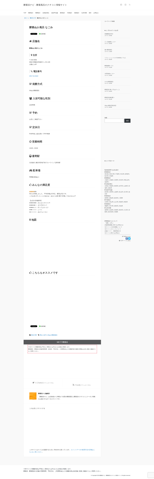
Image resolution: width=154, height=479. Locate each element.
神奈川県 (34, 335)
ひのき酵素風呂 (109, 81)
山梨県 (116, 192)
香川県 (111, 206)
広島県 (106, 202)
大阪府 (106, 180)
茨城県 (111, 176)
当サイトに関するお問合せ (112, 233)
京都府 (111, 180)
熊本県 (121, 210)
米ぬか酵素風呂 (52, 335)
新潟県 (106, 192)
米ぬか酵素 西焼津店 (110, 105)
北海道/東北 (46, 13)
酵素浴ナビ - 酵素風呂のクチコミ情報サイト (45, 5)
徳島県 (116, 206)
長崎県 (116, 210)
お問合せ (95, 13)
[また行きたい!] (34, 191)
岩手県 (121, 186)
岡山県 (110, 99)
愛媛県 (106, 206)
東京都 (106, 174)
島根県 (121, 202)
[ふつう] (31, 191)
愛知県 (110, 59)
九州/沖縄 (84, 13)
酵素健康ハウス (109, 65)
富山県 (121, 192)
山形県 (126, 186)
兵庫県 (110, 51)
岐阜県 (110, 91)
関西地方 (37, 13)
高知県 (121, 206)
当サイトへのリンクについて (113, 229)
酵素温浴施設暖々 (110, 97)
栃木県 (106, 176)
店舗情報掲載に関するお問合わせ (114, 225)
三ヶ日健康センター (110, 42)
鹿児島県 (110, 212)
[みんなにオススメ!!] (35, 191)
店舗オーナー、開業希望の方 (113, 231)
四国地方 (76, 13)
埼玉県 (110, 67)
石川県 (126, 192)
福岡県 (106, 210)
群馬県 (110, 35)
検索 (106, 117)
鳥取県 (126, 202)
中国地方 (69, 13)
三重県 (121, 198)
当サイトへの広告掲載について (113, 227)
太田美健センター (110, 73)
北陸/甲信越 (54, 13)
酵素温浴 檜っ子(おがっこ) (112, 89)
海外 (90, 13)
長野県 (111, 192)
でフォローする (44, 383)
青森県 (111, 186)
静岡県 (110, 43)
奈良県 (121, 180)
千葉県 (117, 174)
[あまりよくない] (30, 191)
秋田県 (116, 186)
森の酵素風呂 (108, 49)
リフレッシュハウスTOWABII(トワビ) (115, 57)
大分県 (126, 210)
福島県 (110, 188)
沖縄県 (116, 212)
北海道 (106, 186)
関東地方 (30, 13)
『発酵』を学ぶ (109, 223)
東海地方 (62, 13)
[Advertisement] (62, 298)
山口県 (116, 202)
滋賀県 (106, 182)
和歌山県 (126, 180)
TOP (25, 13)
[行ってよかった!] (33, 191)
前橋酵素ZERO (109, 34)
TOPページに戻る (125, 240)
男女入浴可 (43, 335)
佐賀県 (111, 210)
